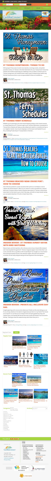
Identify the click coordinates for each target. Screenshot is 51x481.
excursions (27, 262)
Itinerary (5, 423)
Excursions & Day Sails (28, 449)
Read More (46, 76)
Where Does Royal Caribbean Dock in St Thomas (17, 385)
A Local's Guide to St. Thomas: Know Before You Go (19, 348)
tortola (18, 139)
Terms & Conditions (9, 458)
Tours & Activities (14, 8)
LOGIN (29, 4)
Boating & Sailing (19, 324)
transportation (22, 139)
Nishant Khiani (10, 197)
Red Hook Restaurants (41, 450)
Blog (37, 461)
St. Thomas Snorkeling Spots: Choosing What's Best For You (40, 366)
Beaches (12, 407)
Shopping (25, 454)
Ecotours (19, 262)
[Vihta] (25, 476)
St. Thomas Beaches (41, 455)
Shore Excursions (26, 459)
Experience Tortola (27, 138)
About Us (38, 458)
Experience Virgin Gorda (19, 138)
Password (16, 4)
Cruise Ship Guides (17, 201)
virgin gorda (27, 139)
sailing (32, 324)
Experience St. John (43, 138)
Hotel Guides (6, 422)
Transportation (6, 430)
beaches (27, 201)
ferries (8, 139)
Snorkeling (5, 428)
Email (4, 4)
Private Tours (26, 452)
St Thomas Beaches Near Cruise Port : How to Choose (33, 348)
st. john (15, 139)
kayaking (31, 262)
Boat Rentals (26, 457)
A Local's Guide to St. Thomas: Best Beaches (33, 384)
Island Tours (25, 450)
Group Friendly (26, 458)
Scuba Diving (6, 427)
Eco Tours (25, 448)
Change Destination (45, 18)
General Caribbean (7, 420)
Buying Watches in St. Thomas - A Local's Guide (25, 365)
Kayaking (15, 262)
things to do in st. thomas (40, 82)
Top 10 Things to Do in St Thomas (10, 365)
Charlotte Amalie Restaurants (40, 449)
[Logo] (37, 468)
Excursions (5, 413)
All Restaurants (40, 447)
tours (4, 202)
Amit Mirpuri (10, 134)
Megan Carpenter (11, 78)
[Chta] (21, 468)
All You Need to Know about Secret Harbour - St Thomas (40, 401)
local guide (34, 82)
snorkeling (35, 201)
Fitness (4, 419)
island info (30, 82)
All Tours (25, 447)
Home (5, 8)
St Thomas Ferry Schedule (17, 120)
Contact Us (39, 460)
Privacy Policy (7, 459)
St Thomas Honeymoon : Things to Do (23, 65)
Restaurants (27, 8)
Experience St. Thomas (19, 82)
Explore (38, 8)
